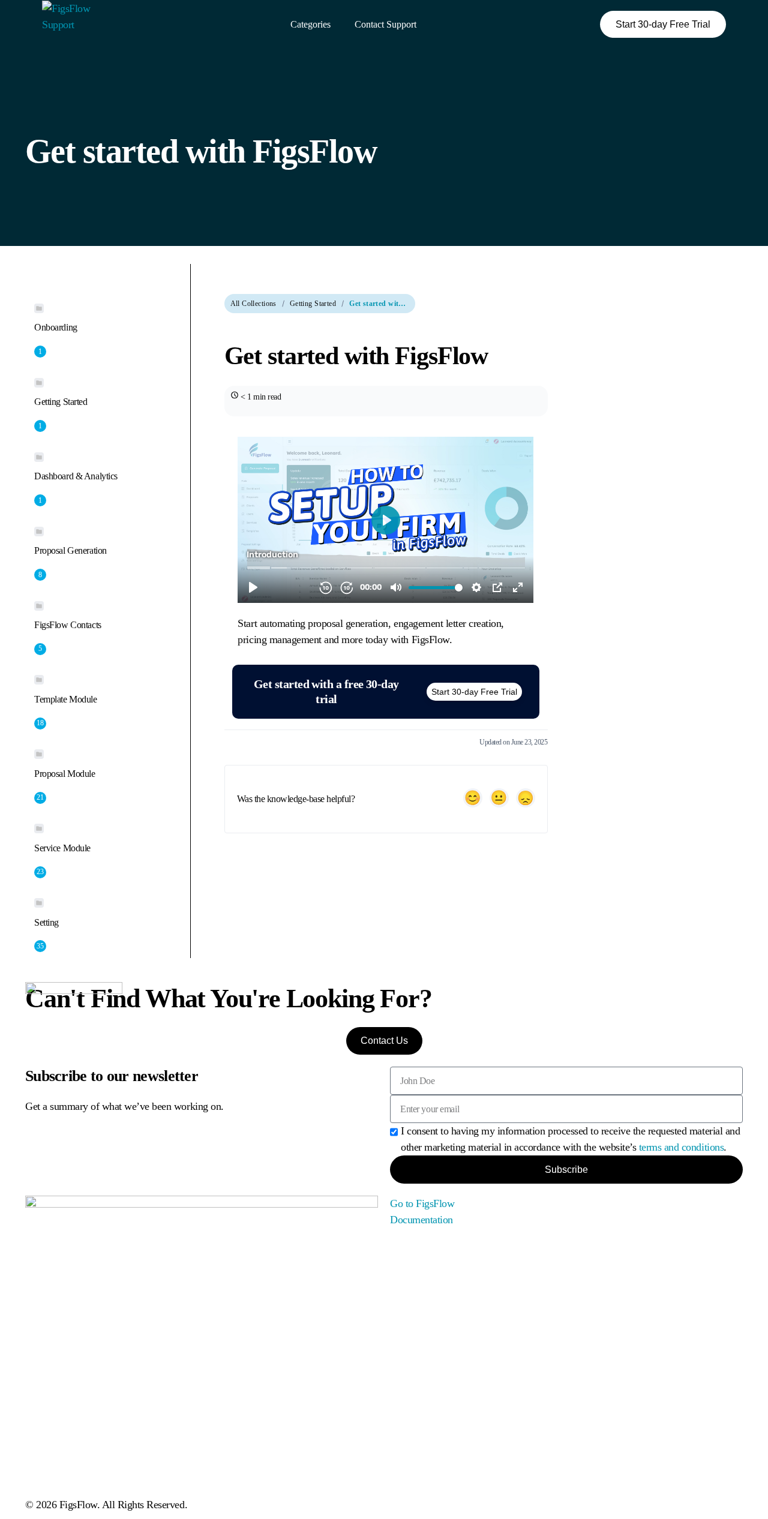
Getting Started (313, 303)
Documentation (421, 1220)
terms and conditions (681, 1147)
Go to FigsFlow (422, 1203)
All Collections (253, 303)
